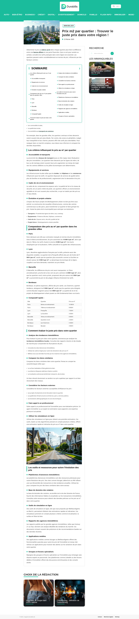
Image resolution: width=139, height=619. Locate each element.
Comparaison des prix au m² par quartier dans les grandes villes (40, 94)
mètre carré (46, 50)
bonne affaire (38, 52)
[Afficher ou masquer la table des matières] (63, 68)
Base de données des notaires (66, 101)
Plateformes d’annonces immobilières (68, 97)
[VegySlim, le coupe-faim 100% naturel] (39, 593)
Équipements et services (38, 82)
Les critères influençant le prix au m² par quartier (40, 73)
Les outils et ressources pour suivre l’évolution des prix (66, 92)
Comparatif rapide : (37, 114)
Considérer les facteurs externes (67, 80)
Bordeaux (34, 110)
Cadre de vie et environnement (40, 86)
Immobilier (69, 26)
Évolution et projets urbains (39, 89)
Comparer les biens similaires (66, 77)
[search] (113, 6)
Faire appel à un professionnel (66, 84)
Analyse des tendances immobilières (68, 73)
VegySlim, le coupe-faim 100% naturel (36, 601)
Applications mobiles (63, 112)
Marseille (34, 106)
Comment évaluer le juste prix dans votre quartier (41, 118)
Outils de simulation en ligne (65, 105)
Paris (33, 99)
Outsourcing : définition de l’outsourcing (68, 601)
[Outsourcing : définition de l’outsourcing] (70, 593)
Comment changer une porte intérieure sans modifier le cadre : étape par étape (101, 86)
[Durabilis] (69, 6)
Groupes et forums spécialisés (66, 116)
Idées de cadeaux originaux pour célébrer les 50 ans (101, 71)
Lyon (33, 102)
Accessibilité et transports (38, 78)
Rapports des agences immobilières (67, 108)
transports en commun (46, 131)
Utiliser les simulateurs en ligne (66, 88)
